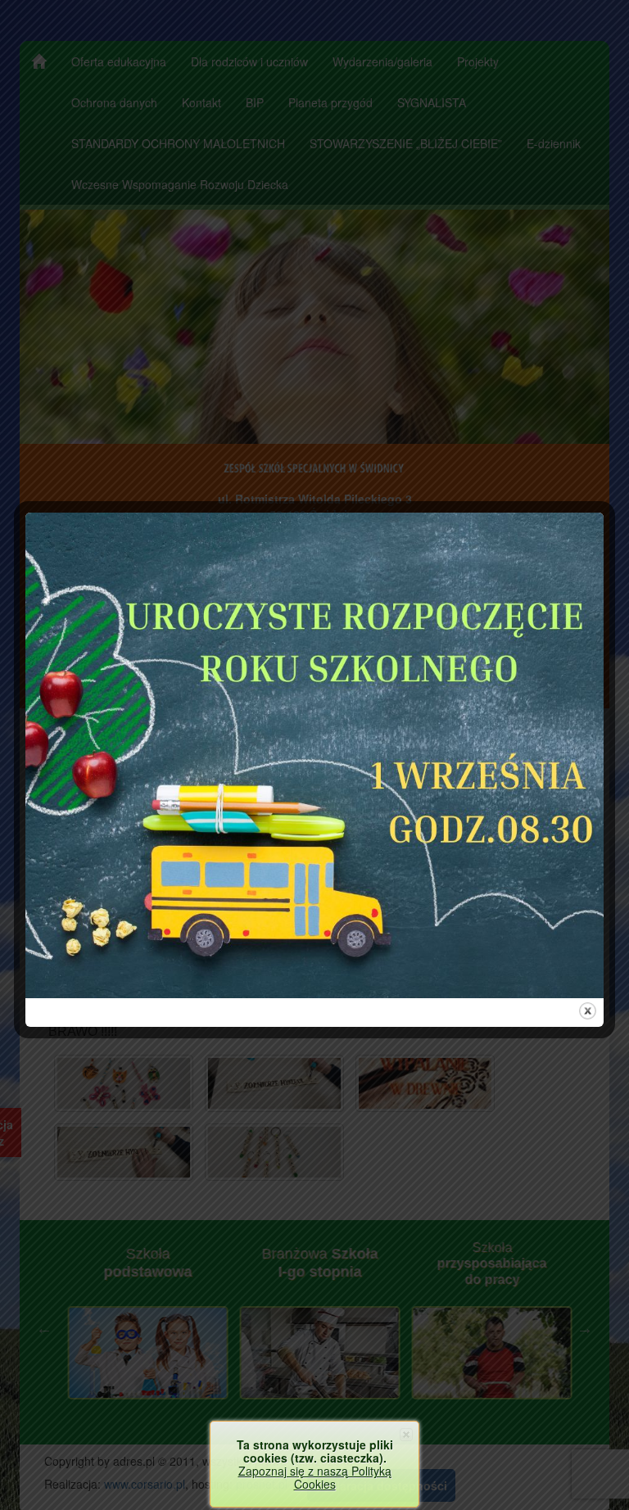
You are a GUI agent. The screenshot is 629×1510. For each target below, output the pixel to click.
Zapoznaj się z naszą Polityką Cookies (314, 1477)
